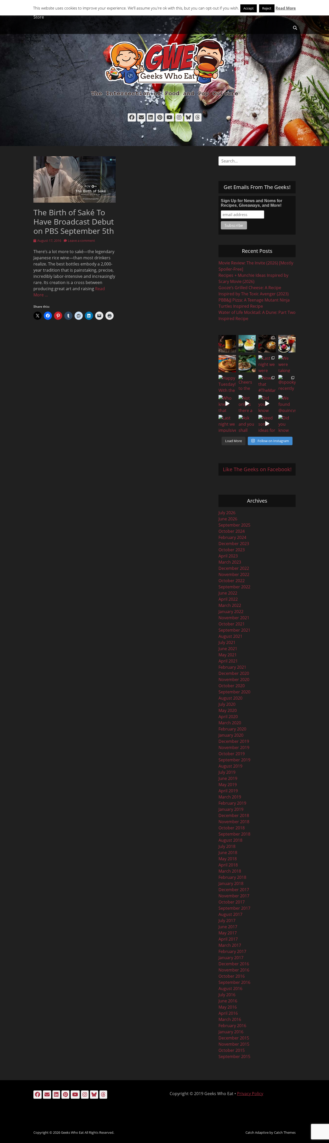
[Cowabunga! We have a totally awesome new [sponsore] (227, 364)
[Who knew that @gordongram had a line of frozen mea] (227, 403)
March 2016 (229, 1019)
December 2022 (233, 568)
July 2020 (226, 704)
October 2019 (231, 754)
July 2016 (226, 995)
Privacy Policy (250, 1093)
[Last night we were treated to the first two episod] (267, 364)
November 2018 (233, 821)
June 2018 (227, 852)
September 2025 (234, 525)
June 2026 (227, 519)
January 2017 (230, 957)
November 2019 (233, 747)
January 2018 (230, 883)
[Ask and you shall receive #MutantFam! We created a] (247, 423)
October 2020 (231, 686)
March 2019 (229, 797)
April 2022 (228, 599)
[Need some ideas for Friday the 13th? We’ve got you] (267, 423)
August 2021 (230, 636)
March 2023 (229, 562)
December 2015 (233, 1038)
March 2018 (229, 871)
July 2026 (226, 512)
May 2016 (227, 1007)
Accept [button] (248, 8)
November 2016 (233, 970)
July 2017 (226, 920)
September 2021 (234, 630)
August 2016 (230, 988)
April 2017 (228, 939)
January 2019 (230, 809)
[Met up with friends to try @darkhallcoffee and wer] (287, 344)
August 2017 (230, 914)
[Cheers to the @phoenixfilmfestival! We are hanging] (247, 383)
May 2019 (227, 784)
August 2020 (230, 698)
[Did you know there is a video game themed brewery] (267, 403)
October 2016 (231, 976)
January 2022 (230, 611)
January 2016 (230, 1032)
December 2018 (233, 815)
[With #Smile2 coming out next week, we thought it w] (227, 344)
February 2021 (232, 667)
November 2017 (233, 896)
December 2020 (233, 673)
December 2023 (233, 543)
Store (38, 17)
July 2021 (226, 642)
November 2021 (233, 618)
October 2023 (231, 550)
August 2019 (230, 766)
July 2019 (226, 772)
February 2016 (232, 1025)
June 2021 (227, 648)
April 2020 (228, 716)
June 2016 (227, 1001)
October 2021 (231, 624)
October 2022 (231, 580)
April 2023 (228, 556)
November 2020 (233, 679)
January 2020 (230, 735)
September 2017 (234, 908)
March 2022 (229, 605)
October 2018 (231, 828)
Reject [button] (266, 8)
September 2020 (234, 692)
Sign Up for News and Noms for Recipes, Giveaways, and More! (251, 203)
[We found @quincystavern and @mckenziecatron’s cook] (287, 403)
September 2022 (234, 587)
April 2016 (228, 1013)
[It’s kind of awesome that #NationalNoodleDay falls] (267, 344)
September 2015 (234, 1056)
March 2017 (229, 945)
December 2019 (233, 741)
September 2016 (234, 982)
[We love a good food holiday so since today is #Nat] (247, 344)
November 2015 (233, 1044)
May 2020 (227, 710)
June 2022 (227, 593)
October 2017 (231, 902)
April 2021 (228, 661)
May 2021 (227, 655)
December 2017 (233, 889)
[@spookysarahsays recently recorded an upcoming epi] (287, 383)
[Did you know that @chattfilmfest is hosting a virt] (287, 423)
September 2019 (234, 760)
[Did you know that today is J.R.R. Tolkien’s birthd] (247, 364)
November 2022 (233, 574)
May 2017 (227, 933)
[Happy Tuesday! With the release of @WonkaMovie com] (227, 383)
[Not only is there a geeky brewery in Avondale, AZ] (247, 403)
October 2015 (231, 1050)
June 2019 (227, 778)
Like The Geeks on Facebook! (257, 469)
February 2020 (232, 729)
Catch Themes (285, 1132)
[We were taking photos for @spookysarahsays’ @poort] (287, 364)
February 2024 (232, 537)
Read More (286, 8)
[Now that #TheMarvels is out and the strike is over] (267, 383)
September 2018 (234, 834)
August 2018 (230, 840)
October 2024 (231, 531)
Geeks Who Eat (72, 1132)
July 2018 (226, 846)
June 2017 (227, 927)
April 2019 (228, 791)
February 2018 (232, 877)
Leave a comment (81, 240)
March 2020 (229, 723)
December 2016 (233, 964)
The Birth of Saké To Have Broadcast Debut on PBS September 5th (73, 221)
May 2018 (227, 859)
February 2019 (232, 803)
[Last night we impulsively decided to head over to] (227, 423)
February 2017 (232, 951)
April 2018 (228, 865)
